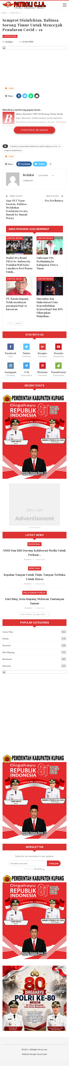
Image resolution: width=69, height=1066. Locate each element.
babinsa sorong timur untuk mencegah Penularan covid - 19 (35, 146)
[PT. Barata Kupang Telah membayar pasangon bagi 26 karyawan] (19, 286)
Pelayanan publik (34, 593)
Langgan (53, 863)
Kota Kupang (9, 652)
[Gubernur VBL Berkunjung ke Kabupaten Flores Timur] (50, 245)
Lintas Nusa (10, 36)
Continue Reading (34, 130)
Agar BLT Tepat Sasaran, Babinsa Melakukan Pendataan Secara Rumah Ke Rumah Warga (16, 209)
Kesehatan (7, 659)
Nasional (34, 544)
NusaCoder (42, 1054)
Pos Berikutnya (54, 200)
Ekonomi (7, 665)
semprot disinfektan (12, 150)
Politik (6, 638)
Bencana (34, 568)
